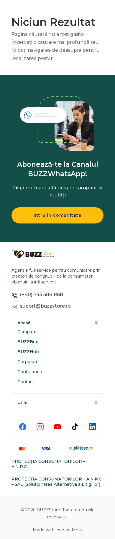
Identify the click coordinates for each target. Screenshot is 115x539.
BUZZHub (28, 351)
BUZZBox (27, 341)
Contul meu (29, 371)
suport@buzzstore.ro (44, 306)
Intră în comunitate (57, 215)
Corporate (28, 361)
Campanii (27, 331)
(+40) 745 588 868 (40, 294)
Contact (25, 381)
